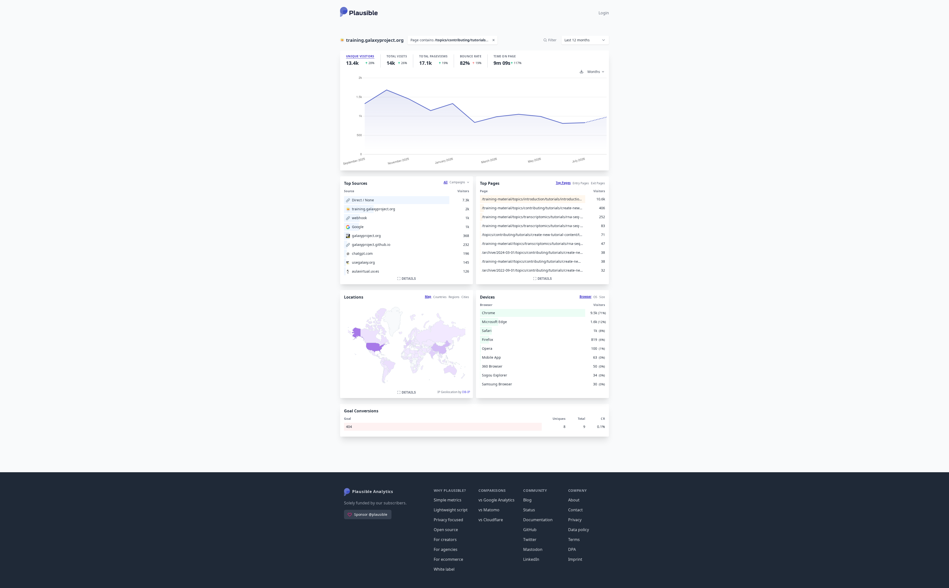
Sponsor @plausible (370, 514)
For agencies (445, 549)
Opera (487, 348)
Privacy (575, 519)
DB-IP (466, 392)
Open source (446, 529)
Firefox (487, 339)
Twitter (530, 539)
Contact (575, 510)
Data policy (578, 529)
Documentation (538, 519)
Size (602, 297)
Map (428, 296)
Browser (585, 296)
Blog (527, 500)
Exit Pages (598, 183)
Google (358, 226)
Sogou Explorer (494, 375)
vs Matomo (488, 510)
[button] (585, 40)
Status (529, 510)
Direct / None (363, 200)
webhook (359, 217)
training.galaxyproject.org (373, 209)
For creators (445, 539)
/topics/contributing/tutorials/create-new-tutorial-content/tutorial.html (532, 234)
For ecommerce (448, 559)
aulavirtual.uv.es (365, 271)
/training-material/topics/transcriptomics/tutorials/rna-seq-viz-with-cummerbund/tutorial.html (532, 216)
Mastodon (532, 549)
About (574, 500)
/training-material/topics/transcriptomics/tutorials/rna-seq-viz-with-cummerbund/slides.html (532, 225)
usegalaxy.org (363, 262)
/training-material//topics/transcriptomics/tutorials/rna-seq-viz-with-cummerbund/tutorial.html (532, 243)
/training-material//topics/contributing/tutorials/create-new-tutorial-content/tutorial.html (532, 261)
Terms (574, 539)
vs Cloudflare (490, 519)
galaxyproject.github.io (371, 244)
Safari (487, 330)
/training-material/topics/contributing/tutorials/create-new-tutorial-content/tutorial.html (532, 208)
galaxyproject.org (366, 235)
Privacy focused (448, 519)
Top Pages (563, 183)
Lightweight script (451, 510)
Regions (454, 297)
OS (595, 297)
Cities (465, 297)
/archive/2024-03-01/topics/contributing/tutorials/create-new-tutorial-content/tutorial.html (532, 252)
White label (444, 569)
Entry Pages (581, 183)
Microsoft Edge (494, 321)
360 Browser (492, 366)
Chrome (488, 312)
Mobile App (491, 357)
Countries (440, 297)
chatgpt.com (362, 253)
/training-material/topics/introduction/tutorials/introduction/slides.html (532, 199)
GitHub (530, 529)
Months (593, 71)
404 (349, 426)
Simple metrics (447, 500)
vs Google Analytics (496, 500)
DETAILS (409, 278)
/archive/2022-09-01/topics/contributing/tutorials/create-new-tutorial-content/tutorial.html (532, 270)
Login (604, 13)
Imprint (575, 559)
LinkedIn (531, 559)
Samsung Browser (497, 384)
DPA (572, 549)
